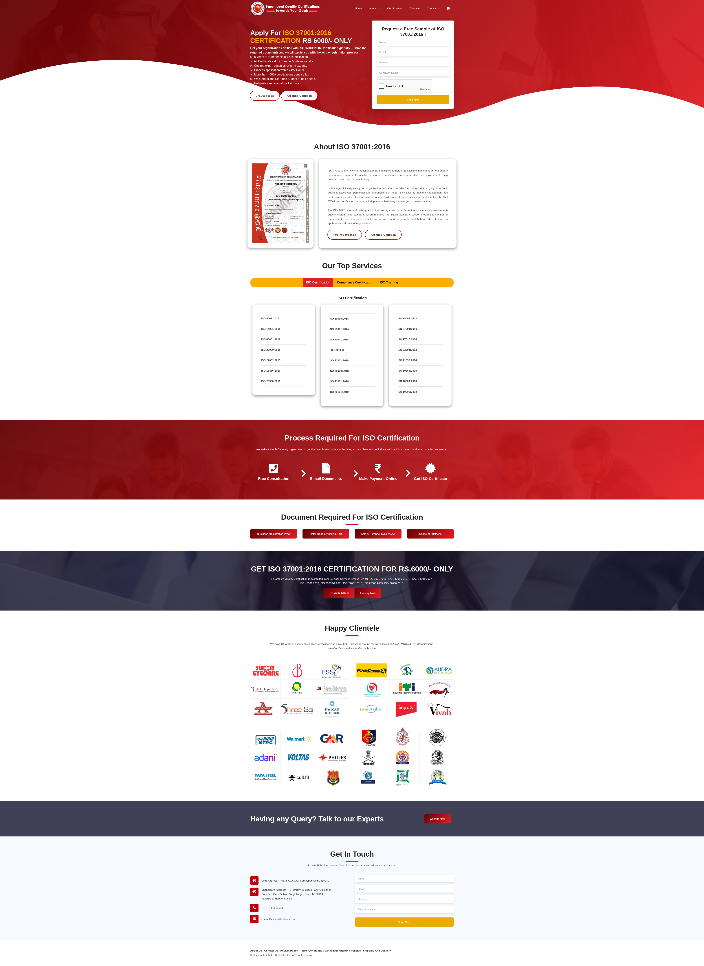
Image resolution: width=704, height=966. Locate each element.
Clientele (415, 8)
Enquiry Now (368, 593)
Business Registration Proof (273, 533)
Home (358, 8)
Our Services (394, 8)
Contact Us (433, 8)
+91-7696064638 (338, 593)
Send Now (413, 99)
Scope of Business (430, 533)
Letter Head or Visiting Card (325, 533)
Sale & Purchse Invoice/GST (378, 533)
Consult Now (437, 818)
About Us (374, 8)
